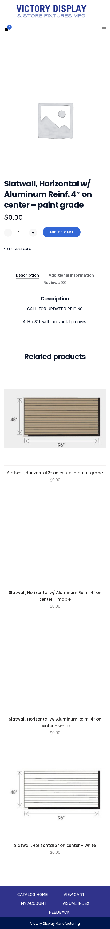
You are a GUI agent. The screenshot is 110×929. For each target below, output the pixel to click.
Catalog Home (32, 894)
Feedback (59, 912)
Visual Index (75, 903)
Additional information (71, 275)
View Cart (74, 894)
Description (27, 275)
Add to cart (61, 232)
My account (33, 903)
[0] (6, 31)
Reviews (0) (54, 282)
